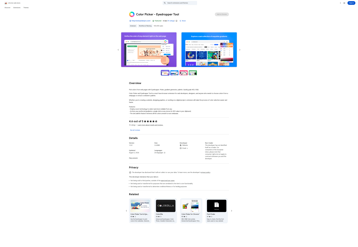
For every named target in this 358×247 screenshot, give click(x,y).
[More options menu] (340, 3)
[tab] (7, 7)
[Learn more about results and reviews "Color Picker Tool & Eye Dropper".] (135, 216)
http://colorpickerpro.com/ (141, 21)
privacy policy (205, 172)
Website (185, 145)
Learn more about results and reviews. (150, 125)
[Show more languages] (165, 153)
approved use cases (168, 181)
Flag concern (133, 158)
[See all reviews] (135, 130)
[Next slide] (240, 50)
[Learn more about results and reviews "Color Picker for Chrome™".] (186, 216)
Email (184, 148)
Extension (133, 26)
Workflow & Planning (145, 26)
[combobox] (182, 3)
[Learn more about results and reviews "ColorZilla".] (160, 216)
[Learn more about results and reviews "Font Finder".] (211, 216)
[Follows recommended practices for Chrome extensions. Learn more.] (153, 21)
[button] (344, 3)
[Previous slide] (118, 50)
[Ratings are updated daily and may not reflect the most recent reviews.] (176, 21)
